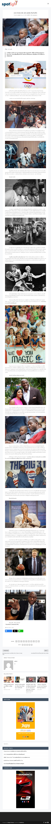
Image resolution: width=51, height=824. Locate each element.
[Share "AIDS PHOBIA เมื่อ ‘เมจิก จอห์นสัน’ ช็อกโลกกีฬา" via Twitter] (19, 641)
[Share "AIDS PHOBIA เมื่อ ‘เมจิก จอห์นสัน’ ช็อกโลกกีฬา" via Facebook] (16, 641)
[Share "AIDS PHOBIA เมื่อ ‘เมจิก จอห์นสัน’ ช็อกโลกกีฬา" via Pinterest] (26, 641)
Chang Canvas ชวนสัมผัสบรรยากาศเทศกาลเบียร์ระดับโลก (15, 751)
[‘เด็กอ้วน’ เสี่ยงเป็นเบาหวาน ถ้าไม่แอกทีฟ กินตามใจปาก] (42, 680)
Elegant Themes (11, 822)
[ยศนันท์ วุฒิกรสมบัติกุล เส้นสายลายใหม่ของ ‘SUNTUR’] (20, 680)
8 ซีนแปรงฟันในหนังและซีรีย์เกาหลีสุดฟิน (9, 686)
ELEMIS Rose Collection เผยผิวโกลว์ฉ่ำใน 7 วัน (13, 760)
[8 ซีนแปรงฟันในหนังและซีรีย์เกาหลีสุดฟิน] (9, 680)
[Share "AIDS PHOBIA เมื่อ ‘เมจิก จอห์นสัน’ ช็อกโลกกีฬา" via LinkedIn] (29, 641)
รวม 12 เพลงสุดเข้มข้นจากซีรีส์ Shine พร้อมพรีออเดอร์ (14, 754)
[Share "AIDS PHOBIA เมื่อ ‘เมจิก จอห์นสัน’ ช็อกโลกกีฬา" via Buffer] (31, 641)
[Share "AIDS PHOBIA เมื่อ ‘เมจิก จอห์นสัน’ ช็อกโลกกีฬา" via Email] (36, 641)
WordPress (22, 822)
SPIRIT (28, 15)
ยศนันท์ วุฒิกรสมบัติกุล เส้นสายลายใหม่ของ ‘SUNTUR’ (20, 686)
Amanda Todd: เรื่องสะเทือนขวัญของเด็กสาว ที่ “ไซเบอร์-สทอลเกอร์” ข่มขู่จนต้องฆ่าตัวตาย (31, 688)
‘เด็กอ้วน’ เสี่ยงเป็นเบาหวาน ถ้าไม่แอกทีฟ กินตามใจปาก (42, 686)
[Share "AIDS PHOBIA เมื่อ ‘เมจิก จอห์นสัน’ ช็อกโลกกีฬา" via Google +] (21, 641)
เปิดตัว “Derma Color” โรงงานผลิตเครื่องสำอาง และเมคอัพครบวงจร (17, 757)
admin (19, 15)
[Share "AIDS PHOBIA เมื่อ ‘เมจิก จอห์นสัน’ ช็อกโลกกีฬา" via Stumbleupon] (34, 641)
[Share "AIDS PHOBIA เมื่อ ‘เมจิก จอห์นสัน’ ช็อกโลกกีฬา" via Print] (39, 641)
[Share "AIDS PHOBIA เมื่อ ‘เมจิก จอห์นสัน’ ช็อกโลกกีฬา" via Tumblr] (24, 641)
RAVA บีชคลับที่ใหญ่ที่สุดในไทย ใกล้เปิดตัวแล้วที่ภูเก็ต (14, 763)
